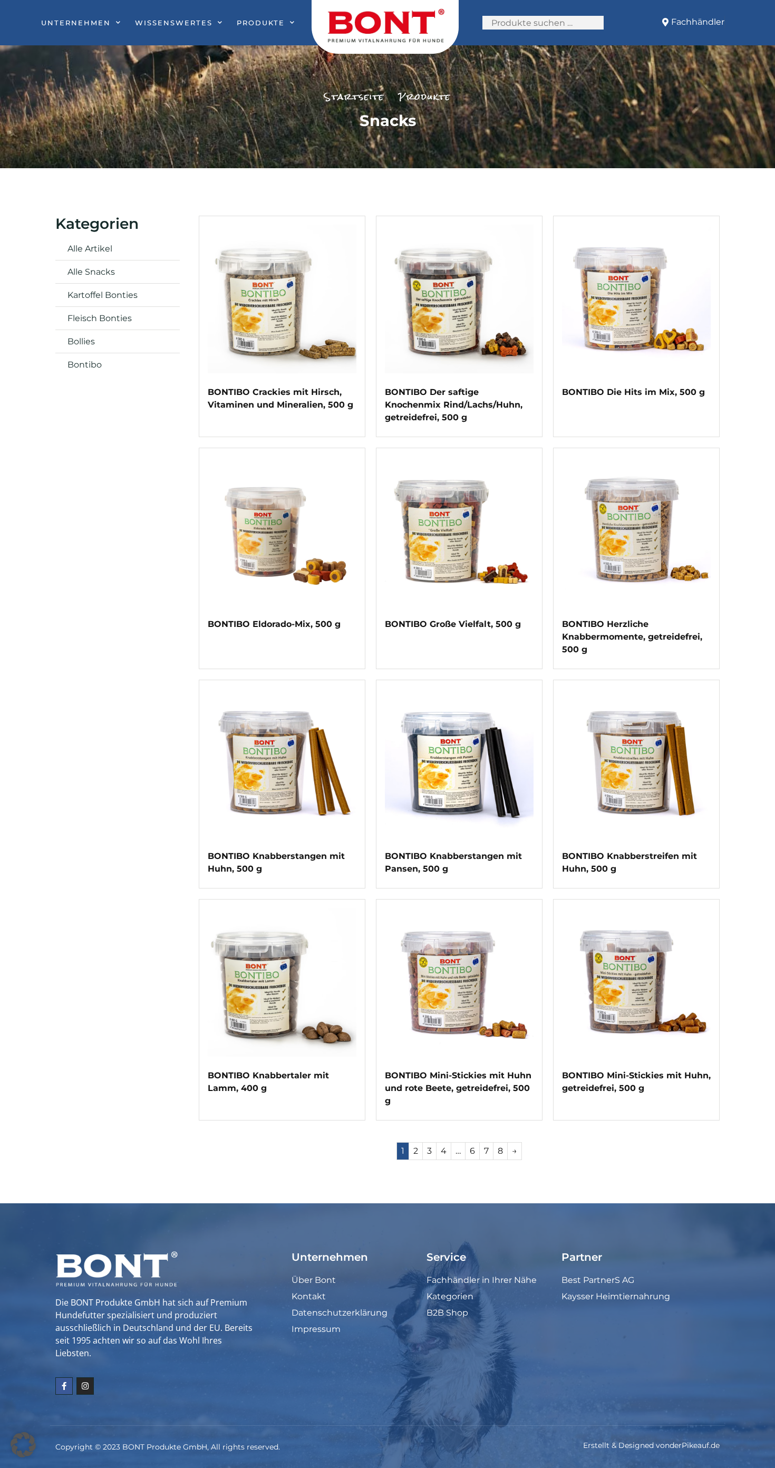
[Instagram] (85, 1386)
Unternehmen (76, 22)
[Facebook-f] (64, 1386)
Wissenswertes (173, 22)
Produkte (261, 22)
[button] (23, 1445)
